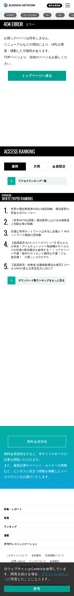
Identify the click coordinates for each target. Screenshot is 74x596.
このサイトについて (17, 555)
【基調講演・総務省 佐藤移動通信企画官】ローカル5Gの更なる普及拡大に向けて (40, 266)
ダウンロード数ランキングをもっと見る (41, 280)
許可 (37, 588)
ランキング (10, 526)
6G (60, 15)
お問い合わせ (18, 561)
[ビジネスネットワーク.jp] (20, 5)
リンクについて (37, 561)
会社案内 (36, 555)
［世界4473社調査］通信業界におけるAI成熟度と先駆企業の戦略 (40, 222)
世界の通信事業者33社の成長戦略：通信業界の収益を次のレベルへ (40, 210)
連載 (6, 535)
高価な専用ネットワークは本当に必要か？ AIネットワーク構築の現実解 (40, 233)
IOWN (10, 15)
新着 (6, 517)
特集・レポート (13, 509)
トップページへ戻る (37, 75)
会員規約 (54, 561)
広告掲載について (54, 555)
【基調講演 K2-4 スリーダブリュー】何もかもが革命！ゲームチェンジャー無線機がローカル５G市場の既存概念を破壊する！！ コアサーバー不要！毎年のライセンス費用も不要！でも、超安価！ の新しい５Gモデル (40, 250)
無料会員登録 (54, 5)
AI (47, 15)
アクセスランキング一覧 (32, 180)
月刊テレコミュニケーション (20, 543)
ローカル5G (29, 15)
